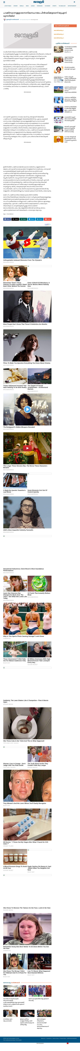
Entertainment (72, 6)
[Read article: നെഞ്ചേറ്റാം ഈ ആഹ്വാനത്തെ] (10, 1013)
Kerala (22, 6)
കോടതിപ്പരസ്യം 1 (59, 30)
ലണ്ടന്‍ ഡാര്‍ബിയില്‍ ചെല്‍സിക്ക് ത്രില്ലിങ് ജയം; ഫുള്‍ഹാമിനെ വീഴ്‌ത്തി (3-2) (70, 109)
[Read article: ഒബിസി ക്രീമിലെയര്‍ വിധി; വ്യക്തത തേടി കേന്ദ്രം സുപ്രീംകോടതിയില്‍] (58, 89)
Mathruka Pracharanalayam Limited (11, 1038)
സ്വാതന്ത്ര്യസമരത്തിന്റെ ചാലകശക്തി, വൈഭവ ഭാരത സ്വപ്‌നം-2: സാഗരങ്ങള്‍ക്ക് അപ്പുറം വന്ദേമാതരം (71, 51)
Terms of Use (56, 1038)
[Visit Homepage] (38, 1)
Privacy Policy (63, 1038)
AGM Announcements (72, 1038)
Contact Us (48, 1038)
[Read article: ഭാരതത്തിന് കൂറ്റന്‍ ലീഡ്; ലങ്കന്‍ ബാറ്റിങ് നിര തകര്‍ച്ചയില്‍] (58, 119)
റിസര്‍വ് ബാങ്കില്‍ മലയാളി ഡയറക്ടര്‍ (69, 68)
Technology (62, 6)
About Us (43, 1038)
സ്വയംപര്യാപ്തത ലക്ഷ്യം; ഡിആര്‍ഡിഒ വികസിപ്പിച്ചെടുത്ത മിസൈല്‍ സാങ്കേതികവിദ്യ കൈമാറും (70, 81)
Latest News (7, 6)
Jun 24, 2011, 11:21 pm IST (25, 19)
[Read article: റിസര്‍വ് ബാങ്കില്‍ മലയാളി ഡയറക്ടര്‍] (58, 70)
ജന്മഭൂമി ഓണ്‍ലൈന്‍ (12, 19)
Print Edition (10, 214)
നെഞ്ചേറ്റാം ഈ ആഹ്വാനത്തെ (7, 1020)
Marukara (39, 6)
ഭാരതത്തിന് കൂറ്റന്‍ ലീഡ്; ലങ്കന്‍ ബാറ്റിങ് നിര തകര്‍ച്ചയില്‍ (70, 118)
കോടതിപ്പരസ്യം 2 (59, 34)
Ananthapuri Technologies (16, 1040)
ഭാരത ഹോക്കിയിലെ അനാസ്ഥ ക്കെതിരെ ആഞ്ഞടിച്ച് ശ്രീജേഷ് (70, 99)
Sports (54, 6)
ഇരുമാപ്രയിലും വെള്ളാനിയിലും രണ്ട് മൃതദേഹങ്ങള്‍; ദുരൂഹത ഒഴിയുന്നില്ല (27, 1021)
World (33, 6)
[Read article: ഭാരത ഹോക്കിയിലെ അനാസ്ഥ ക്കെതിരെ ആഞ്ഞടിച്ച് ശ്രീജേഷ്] (58, 100)
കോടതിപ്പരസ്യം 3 (59, 38)
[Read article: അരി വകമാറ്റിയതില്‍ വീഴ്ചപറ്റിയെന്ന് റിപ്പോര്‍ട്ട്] (40, 991)
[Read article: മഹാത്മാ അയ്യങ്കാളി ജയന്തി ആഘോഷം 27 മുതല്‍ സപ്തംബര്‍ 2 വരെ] (58, 139)
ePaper (15, 6)
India (27, 6)
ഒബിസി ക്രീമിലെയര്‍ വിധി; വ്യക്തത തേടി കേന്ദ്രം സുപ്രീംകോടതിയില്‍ (70, 89)
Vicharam (47, 6)
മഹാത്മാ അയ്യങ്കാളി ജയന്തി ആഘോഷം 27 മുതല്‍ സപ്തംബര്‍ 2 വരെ (70, 139)
